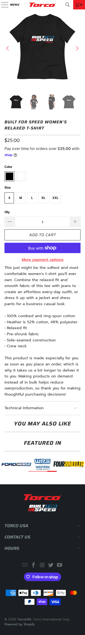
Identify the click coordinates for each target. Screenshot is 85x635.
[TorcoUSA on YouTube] (59, 565)
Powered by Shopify (19, 624)
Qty (7, 212)
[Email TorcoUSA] (25, 565)
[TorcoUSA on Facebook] (33, 565)
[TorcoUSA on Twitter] (51, 565)
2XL (55, 198)
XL (43, 198)
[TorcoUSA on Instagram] (42, 565)
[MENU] (2, 4)
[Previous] (8, 48)
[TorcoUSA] (42, 4)
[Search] (67, 4)
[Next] (77, 48)
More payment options (43, 260)
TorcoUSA (24, 619)
